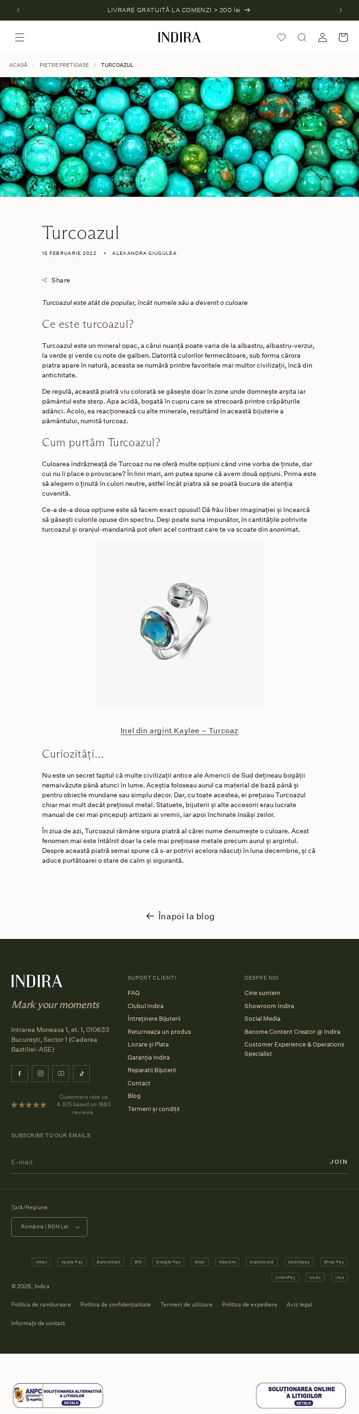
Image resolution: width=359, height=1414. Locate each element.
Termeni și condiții (154, 1108)
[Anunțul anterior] (18, 10)
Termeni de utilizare (186, 1304)
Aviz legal (299, 1304)
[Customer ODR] (301, 1407)
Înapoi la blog (186, 916)
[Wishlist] (281, 37)
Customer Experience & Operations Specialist (294, 1048)
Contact (139, 1083)
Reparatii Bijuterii (152, 1070)
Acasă (18, 65)
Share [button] (61, 280)
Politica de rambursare (41, 1304)
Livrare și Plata (148, 1044)
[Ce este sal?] (58, 1407)
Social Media (262, 1018)
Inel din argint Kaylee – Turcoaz (179, 730)
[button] (19, 37)
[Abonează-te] (339, 1161)
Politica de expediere (249, 1304)
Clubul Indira (146, 1006)
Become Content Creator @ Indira (292, 1031)
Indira (42, 1286)
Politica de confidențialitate (115, 1304)
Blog (134, 1095)
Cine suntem (262, 992)
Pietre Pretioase (64, 65)
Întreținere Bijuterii (154, 1018)
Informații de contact (38, 1323)
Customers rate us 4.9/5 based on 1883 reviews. (84, 1104)
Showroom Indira (269, 1006)
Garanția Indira (149, 1057)
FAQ (134, 992)
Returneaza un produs (159, 1031)
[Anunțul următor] (340, 10)
